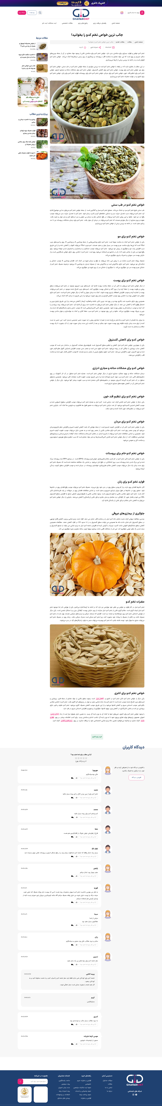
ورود (133, 13)
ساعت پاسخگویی (64, 1080)
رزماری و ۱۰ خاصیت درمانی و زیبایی (27, 120)
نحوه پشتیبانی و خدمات (83, 1091)
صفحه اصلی (116, 23)
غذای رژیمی (54, 714)
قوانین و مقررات (86, 1098)
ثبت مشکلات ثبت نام (49, 23)
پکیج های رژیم (83, 23)
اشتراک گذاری (94, 47)
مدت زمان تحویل (64, 1087)
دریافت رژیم (22, 13)
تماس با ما (108, 1087)
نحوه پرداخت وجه (85, 1095)
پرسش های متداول (63, 1098)
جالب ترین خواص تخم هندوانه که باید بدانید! (28, 67)
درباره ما (109, 1091)
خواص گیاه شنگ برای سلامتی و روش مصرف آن (26, 143)
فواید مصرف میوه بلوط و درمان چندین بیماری (27, 132)
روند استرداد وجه (64, 1091)
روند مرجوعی (65, 1084)
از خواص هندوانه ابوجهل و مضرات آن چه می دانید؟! (27, 44)
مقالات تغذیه (120, 42)
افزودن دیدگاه (136, 777)
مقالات (129, 42)
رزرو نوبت (32, 13)
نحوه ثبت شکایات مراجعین (82, 1087)
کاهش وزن (100, 698)
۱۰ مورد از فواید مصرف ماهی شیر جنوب (26, 154)
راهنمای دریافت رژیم (99, 23)
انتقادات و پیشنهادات (63, 1095)
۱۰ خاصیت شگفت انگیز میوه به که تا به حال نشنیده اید (27, 56)
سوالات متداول (107, 1080)
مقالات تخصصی (67, 23)
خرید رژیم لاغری (97, 737)
